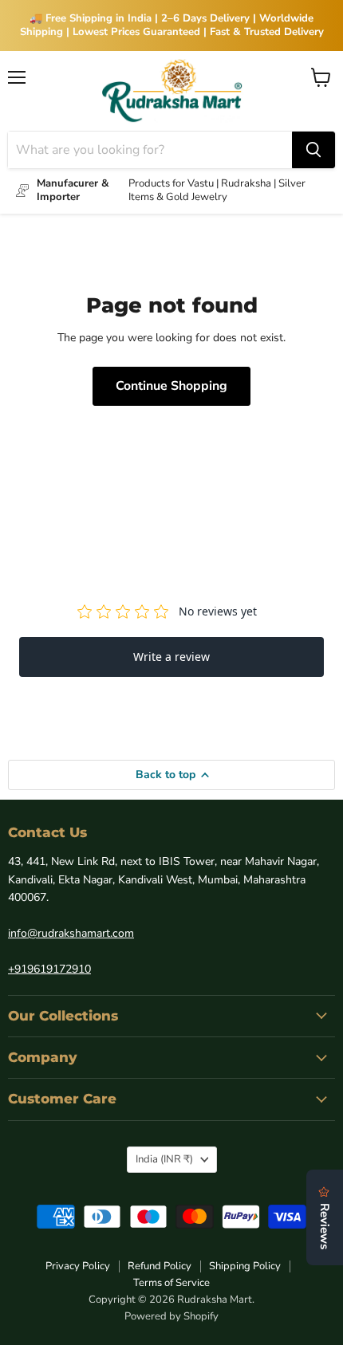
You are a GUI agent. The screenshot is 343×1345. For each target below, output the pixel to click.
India (164, 1159)
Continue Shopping (171, 386)
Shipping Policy (245, 1266)
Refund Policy (159, 1266)
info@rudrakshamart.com (71, 933)
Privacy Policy (77, 1266)
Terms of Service (171, 1283)
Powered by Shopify (171, 1316)
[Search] (313, 150)
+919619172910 (49, 969)
